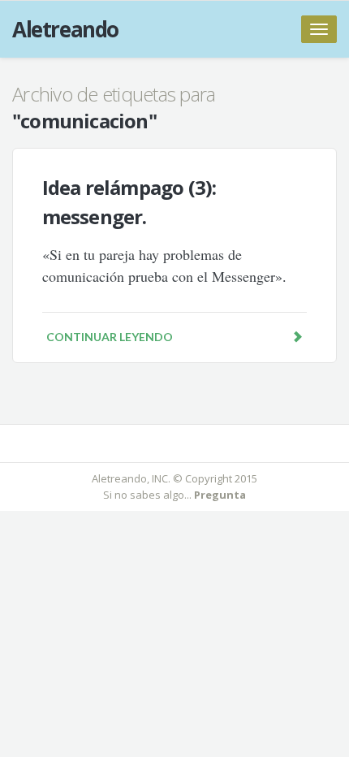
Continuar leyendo (109, 337)
